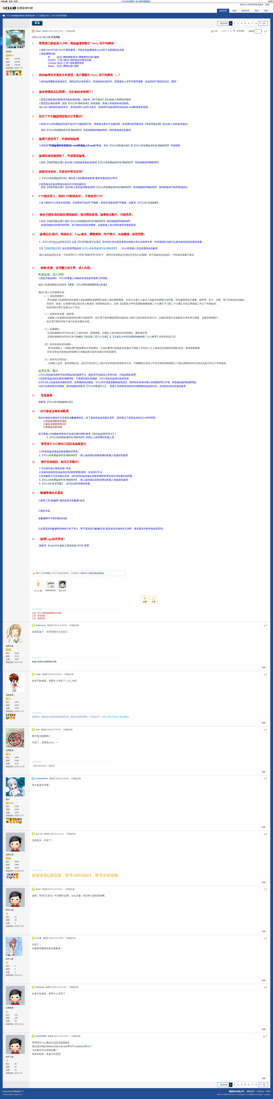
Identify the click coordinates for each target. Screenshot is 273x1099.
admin (38, 31)
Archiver (260, 1091)
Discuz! (16, 1091)
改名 (52, 411)
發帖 (38, 23)
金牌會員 (9, 695)
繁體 (10, 1)
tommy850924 (42, 778)
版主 (8, 799)
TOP (263, 668)
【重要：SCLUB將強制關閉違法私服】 (87, 284)
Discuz (56, 241)
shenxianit (40, 987)
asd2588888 (41, 1036)
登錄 (267, 4)
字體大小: (225, 31)
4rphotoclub (50, 590)
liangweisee (41, 625)
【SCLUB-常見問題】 (52, 483)
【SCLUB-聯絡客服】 (78, 103)
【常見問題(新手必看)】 (89, 241)
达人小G (62, 590)
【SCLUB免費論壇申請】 (54, 178)
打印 (216, 31)
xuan (38, 730)
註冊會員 (9, 1008)
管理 (70, 74)
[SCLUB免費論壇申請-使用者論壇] (18, 9)
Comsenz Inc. (18, 1094)
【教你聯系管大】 (103, 433)
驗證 (56, 116)
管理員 (9, 52)
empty (38, 674)
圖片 (64, 267)
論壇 (79, 43)
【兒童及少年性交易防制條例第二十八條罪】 (135, 336)
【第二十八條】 (174, 303)
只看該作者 (70, 31)
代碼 (48, 214)
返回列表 (224, 23)
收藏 (145, 602)
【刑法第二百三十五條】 (96, 336)
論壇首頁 (223, 11)
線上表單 (126, 81)
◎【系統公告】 (43, 16)
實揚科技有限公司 (236, 1091)
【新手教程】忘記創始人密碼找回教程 (111, 99)
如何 (100, 433)
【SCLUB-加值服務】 (147, 202)
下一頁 (262, 23)
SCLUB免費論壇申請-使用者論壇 (21, 16)
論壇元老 (9, 646)
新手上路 (9, 910)
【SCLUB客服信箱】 (119, 145)
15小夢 (39, 938)
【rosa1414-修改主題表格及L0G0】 (65, 545)
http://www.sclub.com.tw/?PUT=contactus (63, 1046)
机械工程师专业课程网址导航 (44, 662)
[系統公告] (37, 37)
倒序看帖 (240, 31)
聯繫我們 (250, 1091)
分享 (153, 602)
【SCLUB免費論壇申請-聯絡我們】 (64, 130)
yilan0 (38, 889)
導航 (266, 11)
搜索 (234, 11)
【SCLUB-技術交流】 (57, 241)
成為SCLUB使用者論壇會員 (251, 4)
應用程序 (245, 11)
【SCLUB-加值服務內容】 (60, 402)
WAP (268, 1091)
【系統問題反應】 (153, 124)
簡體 (16, 1)
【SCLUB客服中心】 (96, 386)
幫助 (257, 11)
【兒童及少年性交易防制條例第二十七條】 (141, 303)
